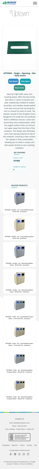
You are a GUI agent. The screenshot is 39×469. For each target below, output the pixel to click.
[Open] (35, 3)
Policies (16, 464)
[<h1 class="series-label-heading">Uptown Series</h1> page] (20, 13)
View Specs (25, 81)
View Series (19, 88)
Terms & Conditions (26, 464)
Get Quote (13, 81)
